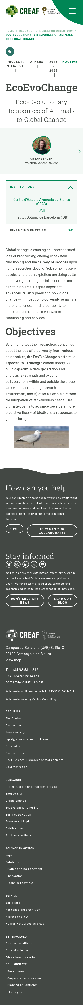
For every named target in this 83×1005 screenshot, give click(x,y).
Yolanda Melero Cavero (41, 163)
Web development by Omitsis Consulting (31, 699)
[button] (79, 151)
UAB (41, 210)
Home (10, 30)
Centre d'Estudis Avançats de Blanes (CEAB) (41, 202)
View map (13, 660)
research (27, 30)
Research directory (56, 30)
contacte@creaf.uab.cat (25, 682)
